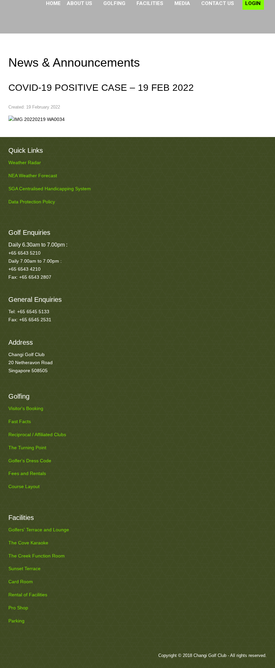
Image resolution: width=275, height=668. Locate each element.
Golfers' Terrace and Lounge (38, 529)
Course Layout (24, 486)
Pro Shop (18, 607)
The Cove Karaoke (28, 542)
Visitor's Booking (25, 408)
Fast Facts (19, 421)
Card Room (20, 581)
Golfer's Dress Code (29, 460)
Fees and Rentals (27, 473)
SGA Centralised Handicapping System (49, 188)
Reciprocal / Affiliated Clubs (37, 434)
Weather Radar (24, 162)
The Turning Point (27, 447)
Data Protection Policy (31, 201)
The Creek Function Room (36, 555)
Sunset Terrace (24, 568)
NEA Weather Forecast (32, 175)
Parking (16, 620)
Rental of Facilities (27, 594)
